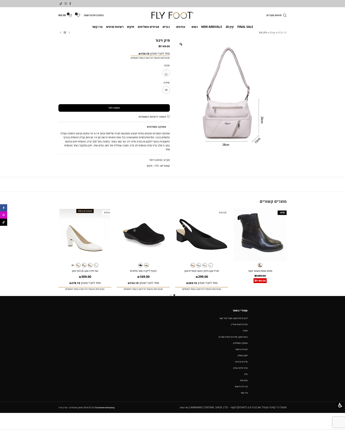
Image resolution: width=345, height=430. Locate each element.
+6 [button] (73, 265)
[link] (70, 3)
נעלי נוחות (184, 407)
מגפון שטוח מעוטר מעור (260, 271)
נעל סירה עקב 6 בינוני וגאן (85, 271)
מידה (166, 82)
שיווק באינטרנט (75, 407)
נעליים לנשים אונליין (239, 324)
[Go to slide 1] (174, 295)
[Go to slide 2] (171, 295)
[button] (276, 15)
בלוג (246, 374)
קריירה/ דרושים (241, 386)
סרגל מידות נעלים (240, 368)
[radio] (166, 72)
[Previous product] (69, 33)
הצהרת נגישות (242, 349)
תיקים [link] (149, 165)
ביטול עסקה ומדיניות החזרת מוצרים (233, 337)
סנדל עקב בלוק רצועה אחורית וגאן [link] (201, 271)
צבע (166, 65)
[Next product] (60, 33)
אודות (245, 330)
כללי (157, 165)
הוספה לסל (114, 107)
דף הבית (282, 32)
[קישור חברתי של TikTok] (60, 3)
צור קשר (244, 392)
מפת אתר (244, 380)
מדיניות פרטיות (241, 361)
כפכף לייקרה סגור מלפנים (143, 271)
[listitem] (231, 94)
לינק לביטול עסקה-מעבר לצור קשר (233, 318)
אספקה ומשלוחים (240, 343)
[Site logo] (172, 15)
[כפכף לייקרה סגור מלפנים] (143, 234)
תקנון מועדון (243, 355)
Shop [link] (272, 32)
